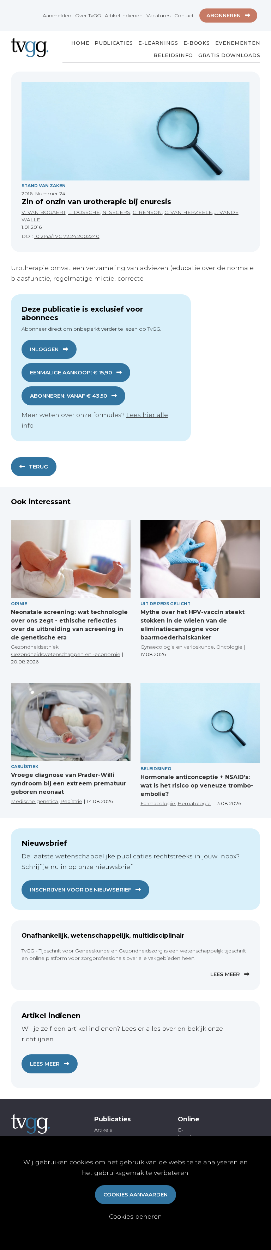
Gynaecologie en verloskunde (177, 647)
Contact (184, 15)
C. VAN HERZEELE (188, 212)
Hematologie (194, 803)
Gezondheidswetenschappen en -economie (65, 654)
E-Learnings (158, 43)
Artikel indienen (124, 15)
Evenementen (237, 43)
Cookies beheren (135, 1216)
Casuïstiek (24, 766)
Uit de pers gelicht (165, 603)
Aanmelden (57, 15)
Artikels (103, 1130)
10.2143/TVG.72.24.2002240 (67, 236)
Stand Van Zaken (44, 185)
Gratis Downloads (229, 55)
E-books (196, 43)
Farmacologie (157, 803)
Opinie (19, 603)
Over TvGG (88, 15)
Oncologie (229, 647)
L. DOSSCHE (84, 212)
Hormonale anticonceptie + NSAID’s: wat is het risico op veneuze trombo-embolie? (196, 785)
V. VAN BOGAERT (44, 212)
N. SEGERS (116, 212)
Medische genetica (34, 801)
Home (80, 43)
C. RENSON (147, 212)
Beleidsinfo (173, 55)
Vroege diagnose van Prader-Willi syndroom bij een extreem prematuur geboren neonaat (68, 783)
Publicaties (114, 43)
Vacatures (158, 15)
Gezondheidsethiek (35, 647)
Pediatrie (71, 801)
